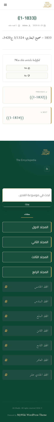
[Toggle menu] (5, 5)
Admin (25, 25)
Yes (25, 68)
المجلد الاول (40, 227)
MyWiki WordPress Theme (32, 415)
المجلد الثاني (40, 242)
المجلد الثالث (40, 257)
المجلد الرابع (40, 272)
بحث (27, 204)
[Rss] (47, 169)
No (25, 75)
